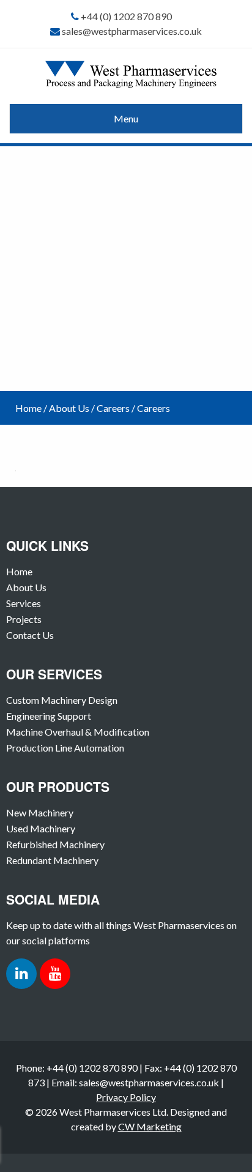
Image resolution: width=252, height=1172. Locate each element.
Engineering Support (48, 716)
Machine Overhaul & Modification (77, 731)
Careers (113, 408)
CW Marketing (150, 1126)
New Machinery (39, 812)
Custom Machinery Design (61, 700)
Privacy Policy (126, 1097)
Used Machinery (40, 828)
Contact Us (30, 635)
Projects (24, 619)
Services (23, 603)
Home (28, 408)
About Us (69, 408)
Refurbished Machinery (55, 844)
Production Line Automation (65, 747)
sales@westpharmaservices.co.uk (132, 31)
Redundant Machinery (52, 860)
